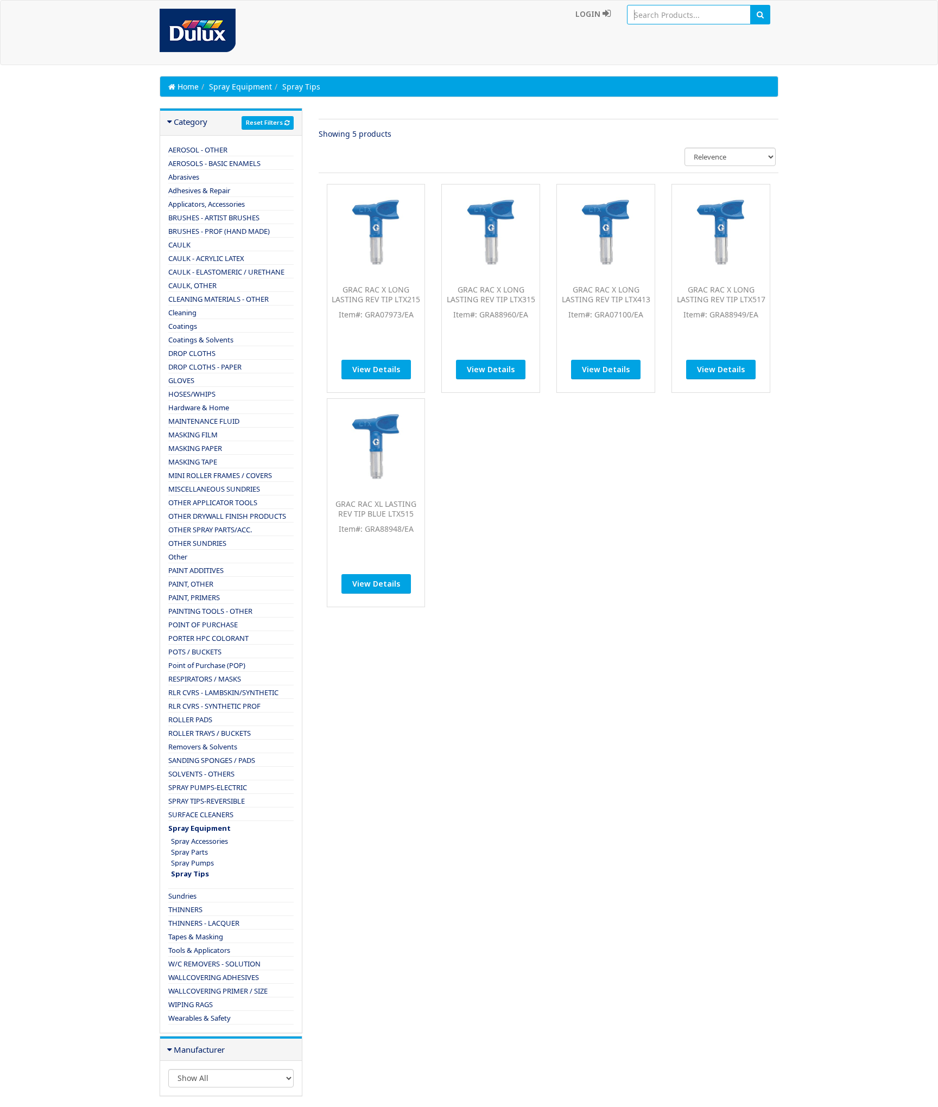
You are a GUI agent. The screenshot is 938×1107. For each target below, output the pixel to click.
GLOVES (181, 380)
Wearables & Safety (199, 1018)
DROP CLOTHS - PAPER (205, 367)
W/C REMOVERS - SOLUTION (214, 964)
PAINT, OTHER (190, 584)
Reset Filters (265, 122)
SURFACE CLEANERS (200, 814)
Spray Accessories (199, 841)
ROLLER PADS (190, 719)
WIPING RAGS (190, 1004)
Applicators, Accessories (206, 204)
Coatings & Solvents (200, 340)
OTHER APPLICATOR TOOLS (212, 502)
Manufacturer (199, 1049)
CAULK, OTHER (192, 285)
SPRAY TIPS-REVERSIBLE (206, 801)
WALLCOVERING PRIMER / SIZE (218, 991)
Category (190, 121)
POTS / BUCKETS (194, 652)
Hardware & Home (198, 407)
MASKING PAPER (195, 448)
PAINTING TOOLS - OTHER (210, 611)
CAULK (179, 245)
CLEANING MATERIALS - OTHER (218, 299)
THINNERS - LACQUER (203, 923)
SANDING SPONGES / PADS (211, 760)
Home (187, 86)
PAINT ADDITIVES (196, 570)
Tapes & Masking (195, 936)
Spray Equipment (240, 86)
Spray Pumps (192, 863)
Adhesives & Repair (199, 190)
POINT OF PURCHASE (203, 624)
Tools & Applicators (199, 950)
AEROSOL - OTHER (197, 150)
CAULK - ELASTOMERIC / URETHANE (226, 272)
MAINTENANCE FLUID (203, 421)
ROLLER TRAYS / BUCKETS (209, 733)
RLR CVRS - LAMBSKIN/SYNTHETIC (223, 692)
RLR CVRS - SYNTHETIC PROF (214, 706)
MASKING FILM (193, 435)
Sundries (182, 896)
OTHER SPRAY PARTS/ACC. (210, 530)
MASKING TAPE (192, 462)
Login (589, 14)
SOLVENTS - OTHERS (201, 774)
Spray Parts (189, 852)
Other (177, 557)
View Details (376, 369)
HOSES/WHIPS (192, 394)
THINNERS (185, 909)
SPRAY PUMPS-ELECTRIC (207, 787)
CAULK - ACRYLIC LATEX (206, 258)
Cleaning (182, 312)
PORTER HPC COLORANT (208, 638)
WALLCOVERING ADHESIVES (213, 977)
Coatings (182, 326)
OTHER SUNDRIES (197, 543)
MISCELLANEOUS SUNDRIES (214, 489)
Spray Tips (190, 874)
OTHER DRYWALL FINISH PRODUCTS (227, 516)
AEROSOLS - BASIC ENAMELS (214, 163)
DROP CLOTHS (192, 353)
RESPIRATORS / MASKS (204, 679)
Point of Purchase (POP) (206, 665)
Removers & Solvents (202, 747)
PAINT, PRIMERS (194, 597)
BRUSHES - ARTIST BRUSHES (213, 217)
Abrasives (183, 177)
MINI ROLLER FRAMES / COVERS (220, 475)
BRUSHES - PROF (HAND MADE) (219, 231)
